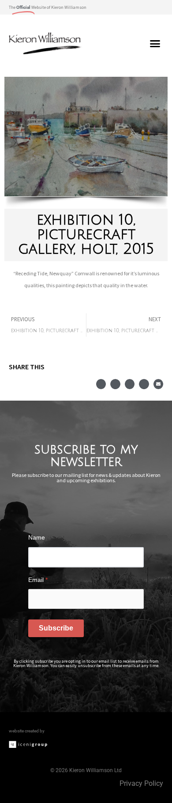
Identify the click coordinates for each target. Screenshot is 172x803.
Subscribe (56, 628)
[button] (156, 7)
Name (36, 537)
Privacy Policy (141, 783)
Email (38, 579)
